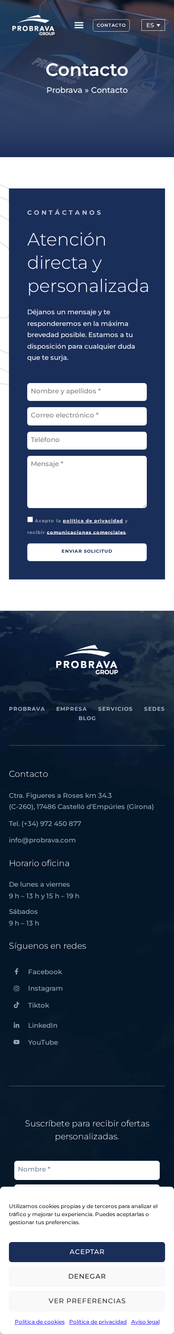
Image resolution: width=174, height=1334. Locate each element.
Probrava (64, 90)
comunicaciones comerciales (86, 532)
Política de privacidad (98, 1321)
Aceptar (87, 1251)
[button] (78, 25)
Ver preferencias (87, 1300)
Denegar (87, 1276)
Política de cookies (40, 1321)
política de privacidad (93, 521)
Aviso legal (145, 1321)
